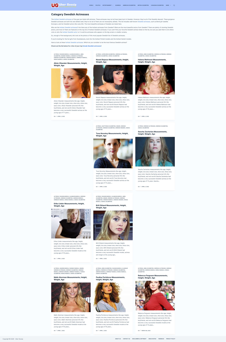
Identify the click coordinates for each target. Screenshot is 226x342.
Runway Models (66, 56)
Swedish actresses (144, 21)
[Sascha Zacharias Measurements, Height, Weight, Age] (155, 151)
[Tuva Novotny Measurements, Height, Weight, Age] (113, 153)
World (91, 5)
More (167, 5)
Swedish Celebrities (60, 57)
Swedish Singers (120, 127)
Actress (56, 54)
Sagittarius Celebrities (109, 126)
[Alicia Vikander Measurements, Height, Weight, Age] (71, 83)
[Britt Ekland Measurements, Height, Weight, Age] (113, 225)
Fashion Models (64, 54)
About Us (118, 338)
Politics (98, 5)
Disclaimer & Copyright (139, 338)
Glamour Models (75, 54)
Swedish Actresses (77, 56)
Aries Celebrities (149, 54)
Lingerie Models (64, 268)
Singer (118, 126)
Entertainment (107, 5)
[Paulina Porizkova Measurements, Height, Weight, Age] (113, 297)
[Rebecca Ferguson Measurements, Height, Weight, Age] (155, 295)
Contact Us (126, 338)
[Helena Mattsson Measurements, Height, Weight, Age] (155, 79)
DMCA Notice (152, 338)
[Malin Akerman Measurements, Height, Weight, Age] (71, 297)
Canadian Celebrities (157, 5)
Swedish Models (71, 57)
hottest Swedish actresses (63, 19)
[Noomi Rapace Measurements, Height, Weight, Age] (113, 79)
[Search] (174, 5)
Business (118, 5)
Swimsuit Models (82, 57)
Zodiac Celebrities (68, 59)
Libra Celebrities (149, 268)
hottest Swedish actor (70, 32)
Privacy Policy (170, 338)
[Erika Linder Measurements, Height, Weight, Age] (71, 223)
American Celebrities (129, 5)
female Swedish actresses (92, 46)
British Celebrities (143, 5)
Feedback (161, 338)
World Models (58, 59)
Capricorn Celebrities (108, 54)
